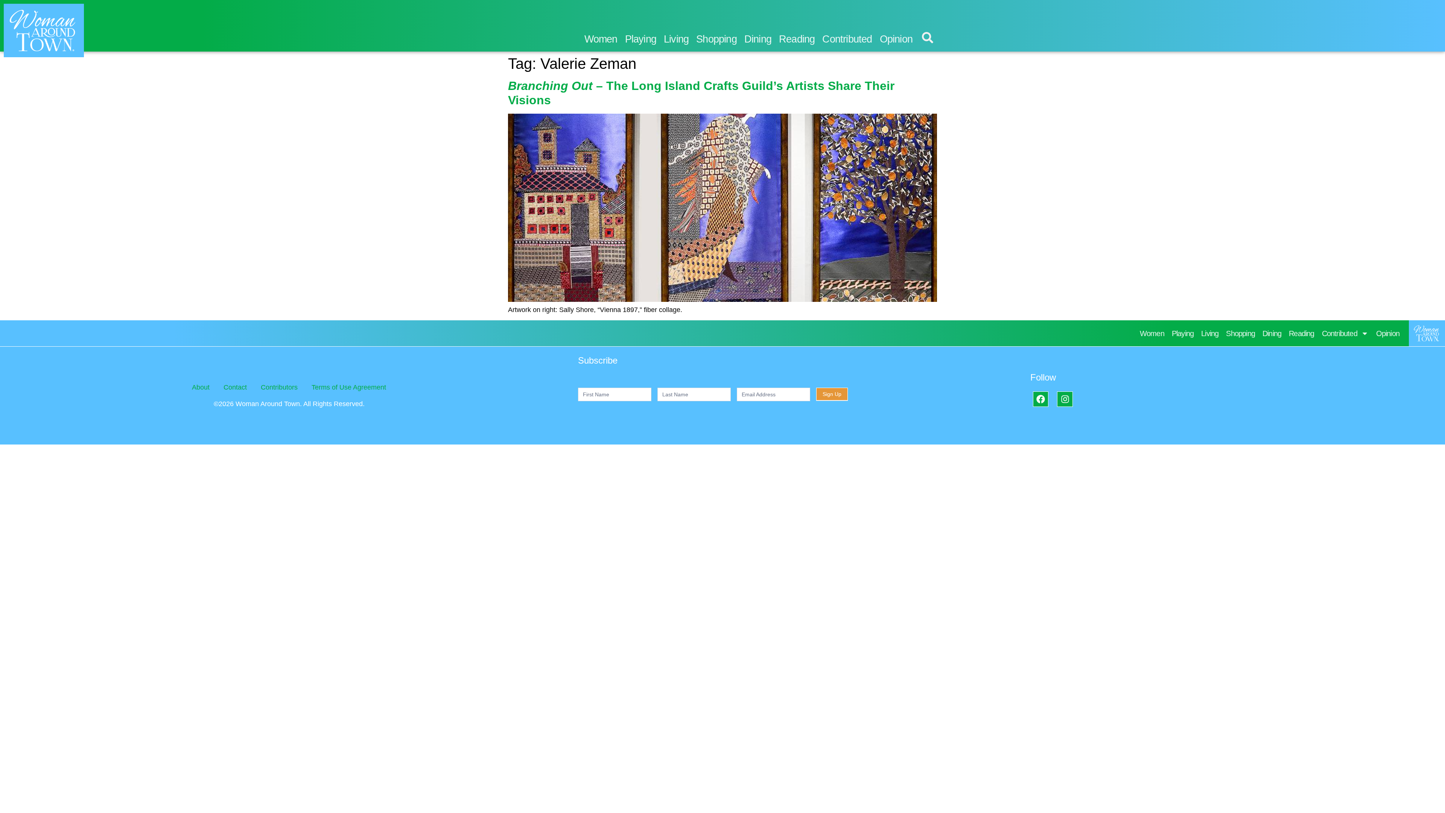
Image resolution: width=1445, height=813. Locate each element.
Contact (235, 387)
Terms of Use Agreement (349, 387)
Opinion (896, 39)
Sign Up (832, 394)
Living (676, 39)
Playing (640, 39)
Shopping (716, 39)
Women (601, 39)
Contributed (847, 39)
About (201, 387)
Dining (757, 39)
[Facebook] (1040, 399)
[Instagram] (1064, 399)
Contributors (279, 387)
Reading (797, 39)
